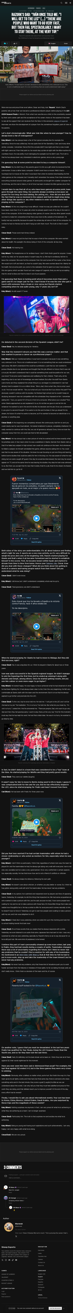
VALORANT (5, 1277)
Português (41, 1287)
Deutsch (40, 1285)
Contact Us (41, 1262)
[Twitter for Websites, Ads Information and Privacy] (59, 534)
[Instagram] (6, 1260)
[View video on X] (36, 518)
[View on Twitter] (60, 479)
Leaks (40, 1253)
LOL (44, 8)
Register (4, 1294)
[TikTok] (13, 1260)
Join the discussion (55, 1308)
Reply (10, 1192)
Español (40, 1282)
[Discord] (9, 1260)
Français (40, 1279)
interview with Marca (29, 955)
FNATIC (38, 8)
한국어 (40, 1290)
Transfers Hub (42, 1256)
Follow (29, 480)
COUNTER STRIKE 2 (8, 1280)
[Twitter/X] (2, 1260)
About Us (41, 1265)
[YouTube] (16, 1260)
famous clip (51, 563)
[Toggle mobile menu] (66, 3)
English (40, 1277)
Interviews (41, 1250)
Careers (40, 1259)
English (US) (41, 1274)
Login (3, 1291)
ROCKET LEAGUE (7, 1283)
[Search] (61, 3)
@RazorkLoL (29, 806)
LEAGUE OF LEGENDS (8, 1274)
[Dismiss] (64, 1308)
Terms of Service (42, 1298)
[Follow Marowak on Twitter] (16, 1236)
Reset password (6, 1296)
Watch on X (55, 507)
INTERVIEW (31, 8)
